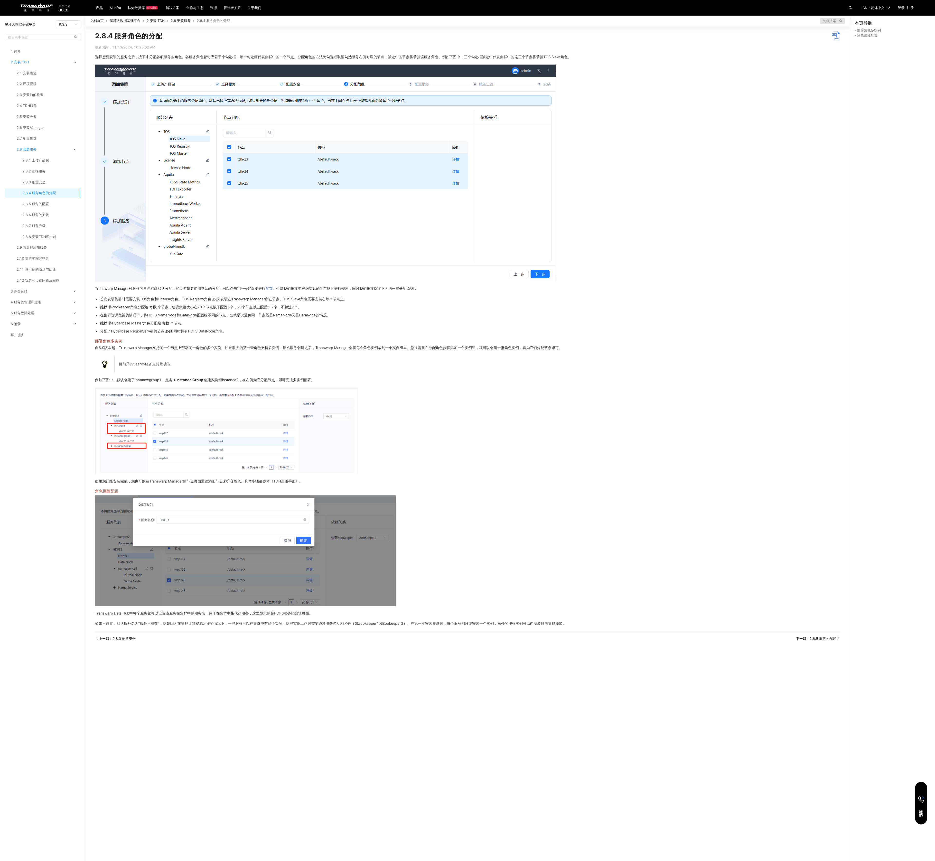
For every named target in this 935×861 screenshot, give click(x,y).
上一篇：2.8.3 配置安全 (117, 639)
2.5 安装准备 (27, 117)
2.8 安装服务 (27, 149)
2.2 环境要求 (27, 84)
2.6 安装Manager (30, 128)
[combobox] (68, 24)
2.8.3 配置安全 (34, 182)
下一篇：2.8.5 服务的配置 (816, 639)
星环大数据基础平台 (20, 24)
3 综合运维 (19, 291)
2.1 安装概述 (27, 73)
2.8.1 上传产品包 (35, 160)
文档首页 (97, 21)
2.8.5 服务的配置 (35, 204)
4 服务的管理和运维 (26, 302)
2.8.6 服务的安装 (35, 215)
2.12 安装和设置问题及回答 (38, 280)
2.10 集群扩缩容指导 (33, 258)
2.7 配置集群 (27, 138)
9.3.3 (63, 24)
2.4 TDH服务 (27, 106)
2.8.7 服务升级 (34, 226)
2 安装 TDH (20, 62)
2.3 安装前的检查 (30, 95)
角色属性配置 (867, 35)
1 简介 (16, 51)
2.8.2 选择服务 (34, 171)
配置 (269, 288)
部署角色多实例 (869, 30)
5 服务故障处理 (22, 313)
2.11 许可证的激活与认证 (36, 269)
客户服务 (17, 335)
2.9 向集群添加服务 (32, 247)
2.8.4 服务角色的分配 (39, 193)
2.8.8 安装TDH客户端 (39, 237)
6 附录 (16, 324)
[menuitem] (42, 51)
